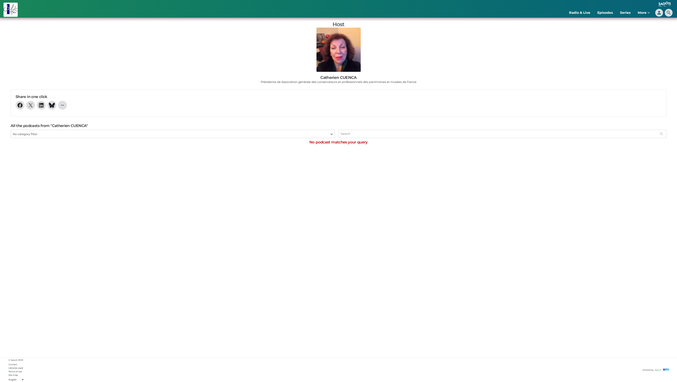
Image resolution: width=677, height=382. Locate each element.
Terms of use (15, 371)
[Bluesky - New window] (51, 105)
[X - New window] (30, 105)
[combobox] (173, 134)
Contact (12, 364)
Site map (13, 375)
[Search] (661, 133)
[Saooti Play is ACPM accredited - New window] (666, 370)
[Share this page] (62, 105)
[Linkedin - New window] (41, 105)
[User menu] (659, 13)
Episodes (605, 13)
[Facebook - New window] (20, 105)
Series (625, 13)
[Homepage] (59, 10)
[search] (669, 13)
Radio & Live (579, 13)
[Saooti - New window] (663, 5)
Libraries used (15, 368)
